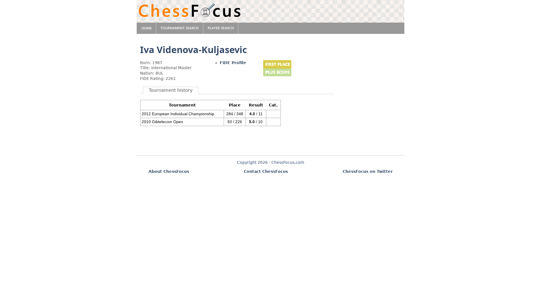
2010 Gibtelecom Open (162, 121)
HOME (146, 28)
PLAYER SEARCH (220, 28)
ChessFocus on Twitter (368, 171)
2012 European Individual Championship (178, 114)
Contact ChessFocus (266, 171)
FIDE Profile (233, 62)
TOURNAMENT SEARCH (179, 28)
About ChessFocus (168, 171)
